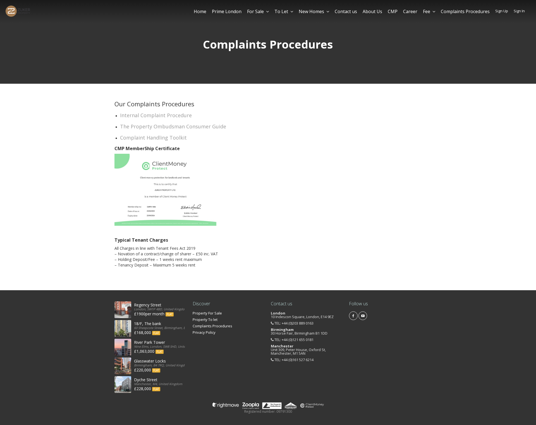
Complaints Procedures (465, 11)
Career (410, 11)
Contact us (346, 11)
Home (200, 11)
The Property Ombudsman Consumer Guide (173, 126)
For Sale (255, 11)
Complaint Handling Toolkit (153, 137)
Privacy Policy (204, 332)
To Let (281, 11)
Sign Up (501, 10)
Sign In (519, 10)
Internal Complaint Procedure (156, 115)
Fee (426, 11)
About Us (372, 11)
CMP (393, 11)
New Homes (311, 11)
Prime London (226, 11)
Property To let (205, 319)
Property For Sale (207, 313)
